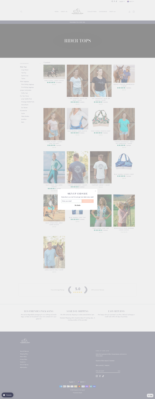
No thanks (77, 205)
